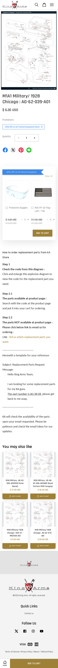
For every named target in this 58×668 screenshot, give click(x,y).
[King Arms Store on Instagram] (33, 632)
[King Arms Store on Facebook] (25, 632)
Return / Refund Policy (43, 651)
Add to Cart (42, 233)
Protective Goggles (18, 207)
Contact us (29, 613)
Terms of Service (12, 651)
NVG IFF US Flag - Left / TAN (43, 209)
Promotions (8, 119)
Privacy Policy (26, 651)
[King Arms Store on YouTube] (41, 632)
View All (48, 176)
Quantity (6, 136)
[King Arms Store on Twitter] (16, 632)
